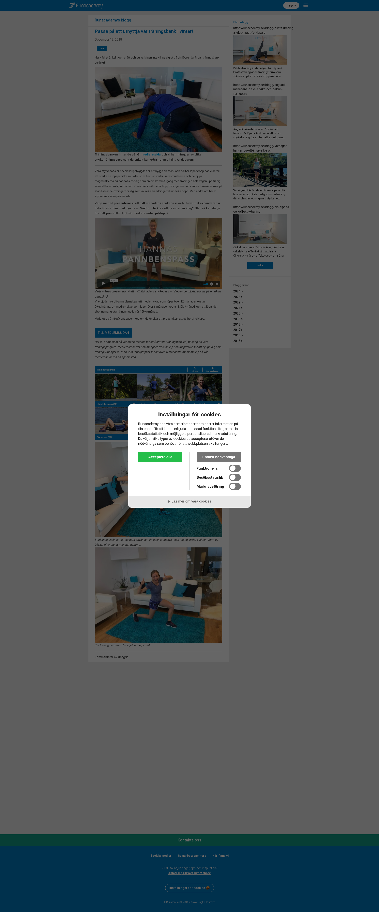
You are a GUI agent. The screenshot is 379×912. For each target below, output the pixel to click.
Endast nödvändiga (218, 457)
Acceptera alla (160, 457)
